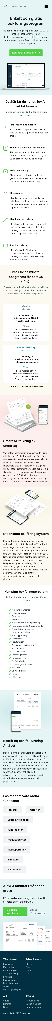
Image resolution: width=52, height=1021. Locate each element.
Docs (5, 1007)
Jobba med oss (33, 1004)
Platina (29, 964)
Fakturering (8, 964)
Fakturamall (14, 869)
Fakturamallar (9, 980)
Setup (6, 1000)
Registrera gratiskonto (26, 52)
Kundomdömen (33, 1007)
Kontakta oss (32, 1000)
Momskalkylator (10, 983)
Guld (28, 967)
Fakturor (12, 809)
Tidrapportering (16, 849)
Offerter (35, 809)
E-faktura (13, 859)
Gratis (29, 973)
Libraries (7, 1004)
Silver (28, 970)
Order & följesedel (18, 819)
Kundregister (15, 829)
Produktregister (16, 839)
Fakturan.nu (25, 1013)
